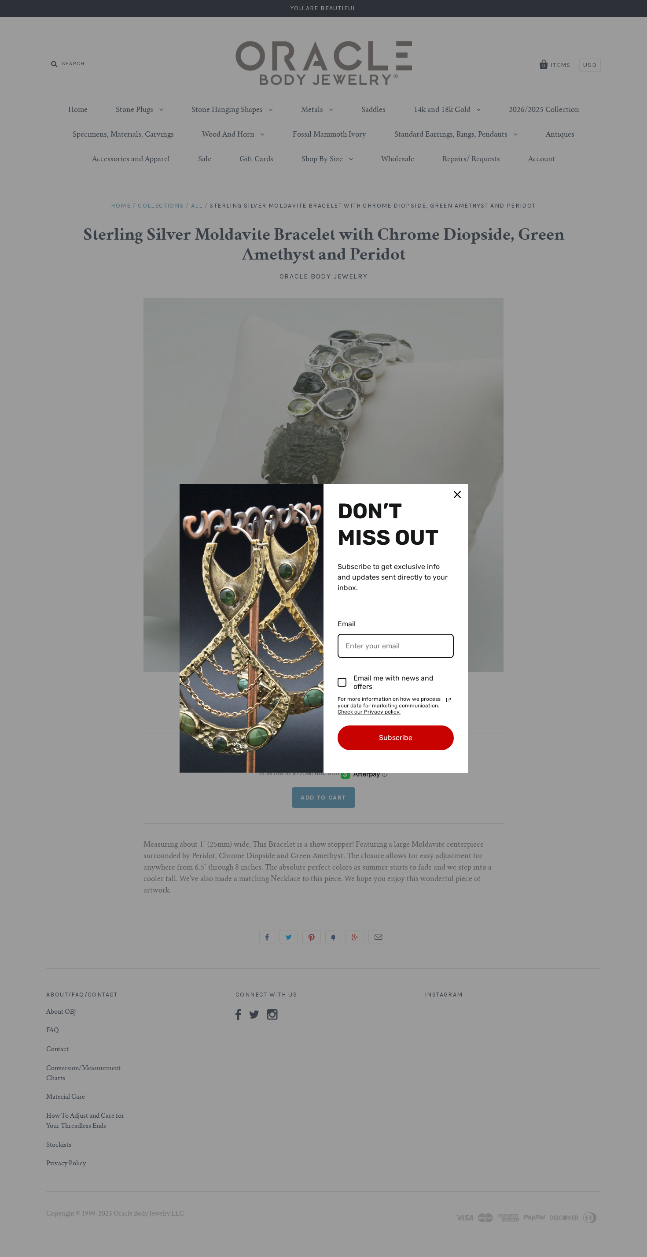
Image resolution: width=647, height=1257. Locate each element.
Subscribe (395, 737)
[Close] (457, 494)
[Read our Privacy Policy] (448, 700)
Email (347, 624)
